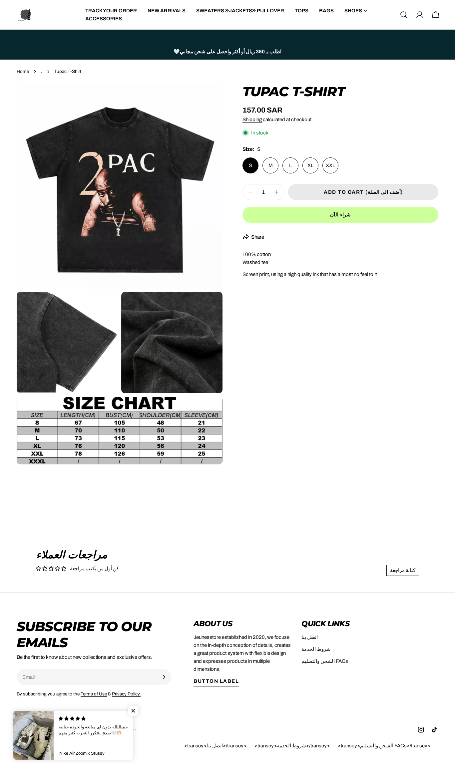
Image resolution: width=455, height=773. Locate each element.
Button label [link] (216, 681)
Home (23, 71)
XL (310, 165)
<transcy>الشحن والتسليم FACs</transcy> (384, 745)
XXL (330, 165)
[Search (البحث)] (403, 14)
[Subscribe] (164, 677)
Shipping (252, 119)
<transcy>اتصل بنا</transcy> (215, 745)
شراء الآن (340, 214)
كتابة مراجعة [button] (402, 570)
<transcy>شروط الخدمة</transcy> (292, 745)
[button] (133, 711)
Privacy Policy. (126, 693)
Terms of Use (94, 693)
